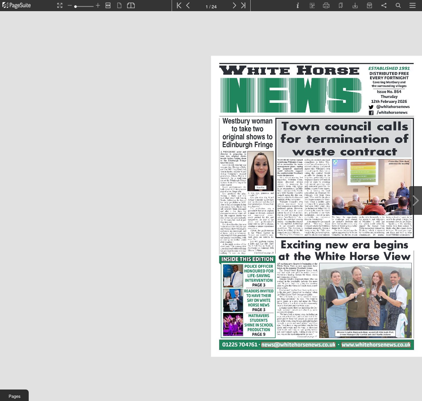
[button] (14, 395)
